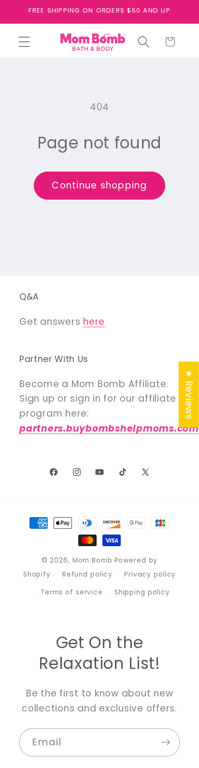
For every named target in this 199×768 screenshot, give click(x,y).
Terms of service (72, 592)
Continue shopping (99, 185)
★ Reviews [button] (189, 394)
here (94, 321)
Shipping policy (142, 592)
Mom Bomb (92, 560)
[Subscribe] (166, 742)
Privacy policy (150, 574)
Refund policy (87, 574)
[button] (24, 42)
